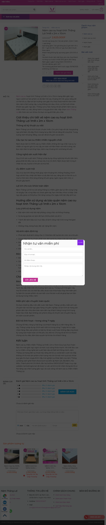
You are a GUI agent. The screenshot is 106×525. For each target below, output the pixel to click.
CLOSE (80, 242)
